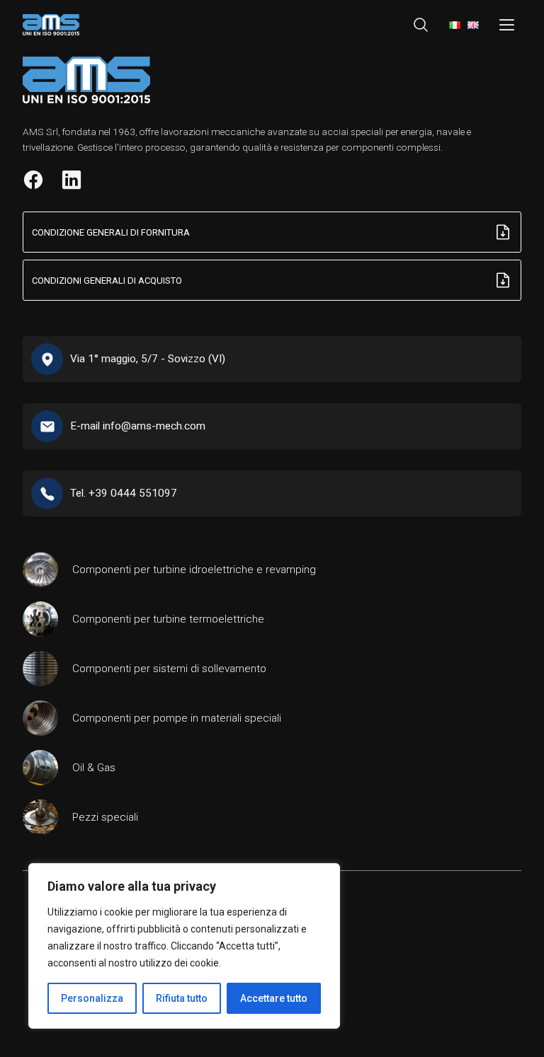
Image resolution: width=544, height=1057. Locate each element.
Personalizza (92, 998)
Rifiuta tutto (182, 998)
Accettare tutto (273, 998)
